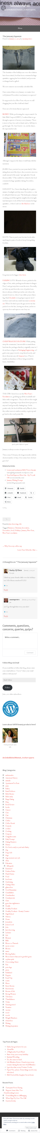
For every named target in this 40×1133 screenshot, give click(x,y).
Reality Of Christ (15, 570)
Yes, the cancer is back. (14, 1060)
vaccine (7, 1010)
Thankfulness (10, 999)
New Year (30, 530)
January (23, 530)
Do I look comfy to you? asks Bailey (17, 847)
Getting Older (10, 885)
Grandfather (9, 893)
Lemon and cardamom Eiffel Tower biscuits (21, 470)
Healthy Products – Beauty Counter (17, 911)
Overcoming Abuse (12, 962)
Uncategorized (10, 1005)
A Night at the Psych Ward (16, 1052)
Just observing (13, 524)
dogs (7, 855)
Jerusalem (8, 922)
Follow (7, 688)
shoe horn (22, 275)
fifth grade (10, 866)
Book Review (9, 805)
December (6, 530)
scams (7, 981)
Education (8, 863)
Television (8, 997)
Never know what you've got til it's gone (18, 957)
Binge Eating (9, 799)
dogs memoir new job (12, 858)
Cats (7, 815)
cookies (8, 829)
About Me (10, 1049)
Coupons (8, 834)
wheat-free (9, 1021)
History (8, 917)
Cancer (8, 810)
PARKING (6, 280)
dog (6, 850)
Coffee (7, 821)
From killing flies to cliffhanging (16, 1095)
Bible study (9, 797)
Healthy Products (11, 909)
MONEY (6, 114)
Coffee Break (10, 823)
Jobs (6, 927)
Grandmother (10, 895)
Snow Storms (9, 986)
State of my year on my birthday (17, 1054)
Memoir (8, 938)
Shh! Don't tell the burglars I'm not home (20, 1075)
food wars (8, 879)
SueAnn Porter (20, 6)
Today (7, 1002)
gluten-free (9, 887)
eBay (7, 861)
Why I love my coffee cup (13, 546)
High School (9, 914)
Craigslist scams (10, 837)
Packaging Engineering (26, 350)
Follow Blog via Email (11, 663)
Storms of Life (10, 991)
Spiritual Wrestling (13, 1057)
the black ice (26, 204)
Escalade (12, 298)
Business (11, 528)
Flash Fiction (9, 874)
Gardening (9, 882)
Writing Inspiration (11, 1026)
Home (7, 919)
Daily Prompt (10, 839)
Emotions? (8, 869)
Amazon (21, 356)
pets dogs (8, 967)
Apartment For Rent (12, 783)
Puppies (8, 975)
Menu (20, 28)
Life (20, 524)
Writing (7, 1023)
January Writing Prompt (15, 480)
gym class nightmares (12, 903)
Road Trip (8, 978)
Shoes (7, 983)
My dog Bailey (10, 954)
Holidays (18, 530)
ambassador (9, 775)
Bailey (7, 789)
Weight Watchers (11, 1018)
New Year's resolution (10, 533)
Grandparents (10, 898)
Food (7, 877)
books (7, 807)
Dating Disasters (10, 842)
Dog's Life (8, 853)
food (12, 530)
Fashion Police (10, 871)
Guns (7, 901)
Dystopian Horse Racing (14, 1088)
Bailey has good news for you (16, 1047)
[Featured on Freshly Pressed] (11, 716)
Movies (7, 949)
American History (11, 778)
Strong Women (10, 994)
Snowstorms (9, 989)
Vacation (8, 1007)
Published (8, 973)
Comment (30, 653)
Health (7, 906)
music (7, 951)
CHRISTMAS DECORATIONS (14, 341)
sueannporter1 (27, 39)
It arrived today (11, 1101)
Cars (7, 813)
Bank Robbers (10, 791)
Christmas (8, 818)
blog (7, 802)
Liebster (8, 933)
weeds (7, 1015)
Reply (6, 590)
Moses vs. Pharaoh (11, 943)
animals (7, 781)
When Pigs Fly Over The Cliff (16, 1098)
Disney (7, 845)
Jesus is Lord (9, 925)
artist (7, 786)
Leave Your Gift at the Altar (26, 550)
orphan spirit (9, 959)
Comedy (8, 826)
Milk (7, 941)
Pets (6, 965)
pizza (7, 970)
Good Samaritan (10, 890)
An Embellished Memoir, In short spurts (18, 758)
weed (7, 1013)
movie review (9, 946)
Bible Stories (9, 794)
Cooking (8, 831)
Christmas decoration (22, 528)
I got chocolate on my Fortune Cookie (19, 1067)
